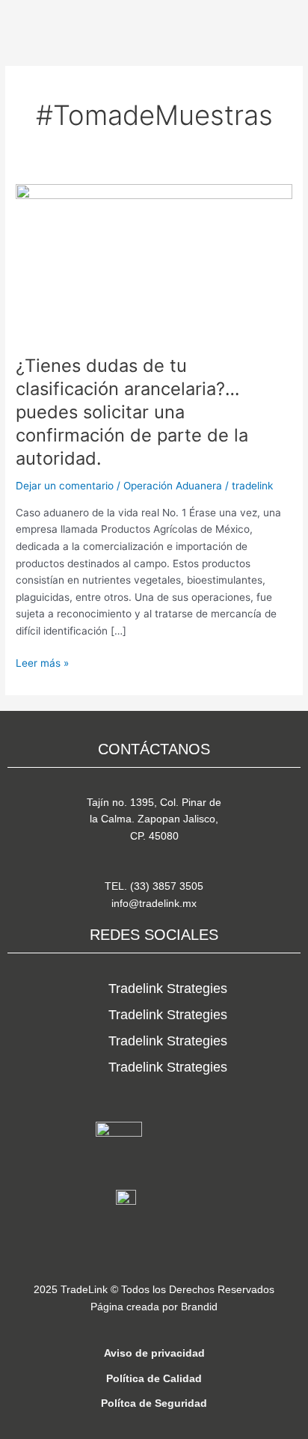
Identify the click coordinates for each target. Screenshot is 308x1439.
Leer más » (42, 662)
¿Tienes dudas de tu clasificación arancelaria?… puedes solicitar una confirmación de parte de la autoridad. (132, 411)
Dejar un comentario (65, 486)
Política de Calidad (154, 1378)
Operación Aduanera (172, 486)
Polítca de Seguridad (154, 1403)
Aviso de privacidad (154, 1353)
